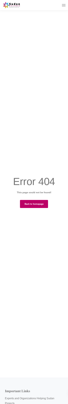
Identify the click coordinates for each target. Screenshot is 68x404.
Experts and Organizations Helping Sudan (29, 398)
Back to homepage (34, 204)
